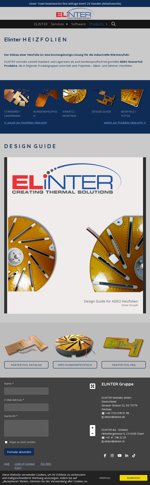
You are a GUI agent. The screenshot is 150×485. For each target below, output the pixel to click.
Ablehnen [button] (104, 478)
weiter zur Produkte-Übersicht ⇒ (125, 122)
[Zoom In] (92, 428)
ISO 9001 (46, 464)
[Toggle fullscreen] (92, 386)
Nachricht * (11, 416)
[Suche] (113, 24)
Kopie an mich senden (22, 442)
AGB (7, 464)
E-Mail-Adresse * (14, 400)
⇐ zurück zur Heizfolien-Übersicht (25, 122)
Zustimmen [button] (133, 478)
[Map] (75, 410)
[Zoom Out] (92, 433)
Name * (9, 383)
